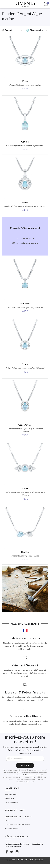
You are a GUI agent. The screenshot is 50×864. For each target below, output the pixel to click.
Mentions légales (11, 828)
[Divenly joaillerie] (25, 4)
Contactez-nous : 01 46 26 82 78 (18, 817)
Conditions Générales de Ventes (17, 824)
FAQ (6, 820)
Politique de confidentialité (33, 775)
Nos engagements (12, 802)
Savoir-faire (9, 798)
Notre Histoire (10, 794)
